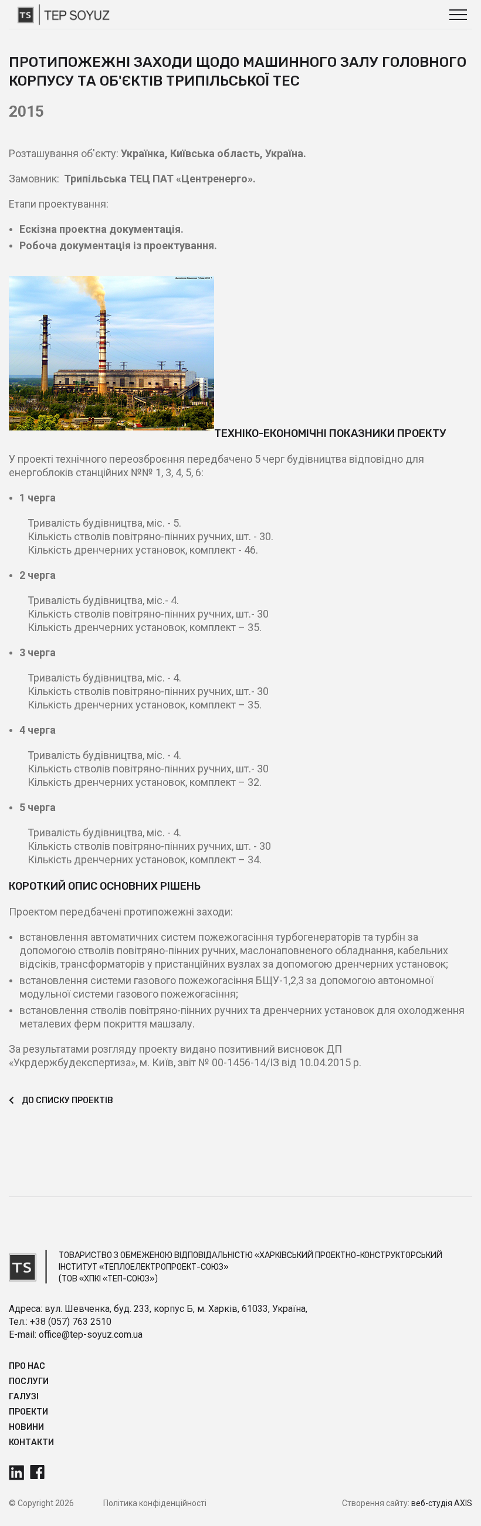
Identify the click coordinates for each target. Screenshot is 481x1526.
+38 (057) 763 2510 (70, 1321)
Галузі (24, 1397)
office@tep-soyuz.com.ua (91, 1334)
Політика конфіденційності (154, 1503)
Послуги (29, 1381)
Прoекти (28, 1412)
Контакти (31, 1442)
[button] (458, 15)
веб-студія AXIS (441, 1503)
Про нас (27, 1366)
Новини (26, 1427)
